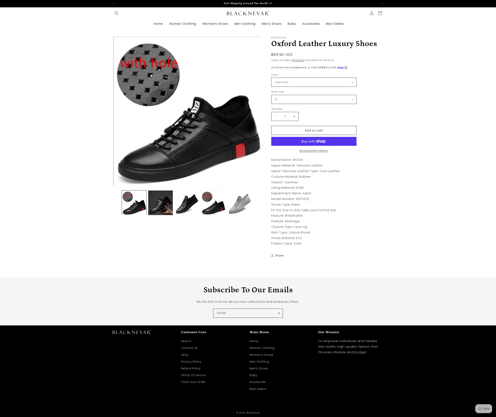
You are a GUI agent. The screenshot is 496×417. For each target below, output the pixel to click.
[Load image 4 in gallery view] (213, 202)
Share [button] (279, 255)
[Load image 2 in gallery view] (160, 202)
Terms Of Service (193, 375)
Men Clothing (259, 362)
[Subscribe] (278, 313)
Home (254, 341)
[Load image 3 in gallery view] (187, 202)
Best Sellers (258, 389)
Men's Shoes (259, 368)
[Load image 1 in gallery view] (134, 202)
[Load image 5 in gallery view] (240, 202)
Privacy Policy (191, 362)
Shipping (298, 60)
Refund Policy (191, 368)
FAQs (184, 355)
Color (275, 74)
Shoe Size (277, 92)
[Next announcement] (382, 3)
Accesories (258, 382)
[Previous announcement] (113, 3)
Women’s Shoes (261, 355)
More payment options (314, 150)
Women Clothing (262, 348)
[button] (116, 13)
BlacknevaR (253, 412)
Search (186, 341)
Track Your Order (193, 382)
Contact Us (189, 348)
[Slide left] (116, 202)
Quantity (276, 109)
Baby (253, 375)
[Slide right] (257, 202)
